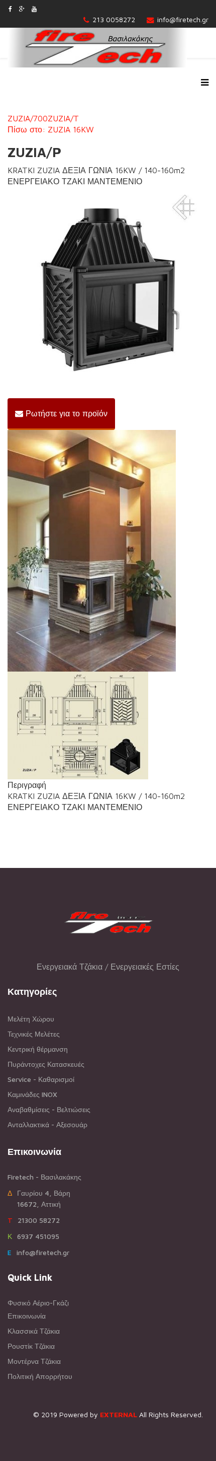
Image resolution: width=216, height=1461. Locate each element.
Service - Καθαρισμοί (41, 1079)
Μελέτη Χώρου (31, 1018)
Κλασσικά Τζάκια (34, 1331)
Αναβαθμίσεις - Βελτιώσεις (49, 1109)
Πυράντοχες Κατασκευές (46, 1064)
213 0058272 (113, 19)
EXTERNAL (118, 1414)
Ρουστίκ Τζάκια (31, 1346)
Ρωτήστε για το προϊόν (65, 413)
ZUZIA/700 (28, 118)
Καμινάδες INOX (32, 1094)
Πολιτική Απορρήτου (40, 1376)
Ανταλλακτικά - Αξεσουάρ (47, 1124)
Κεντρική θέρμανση (38, 1049)
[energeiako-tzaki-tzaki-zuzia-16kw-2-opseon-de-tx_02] (108, 551)
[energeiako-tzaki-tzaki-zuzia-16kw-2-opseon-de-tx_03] (108, 725)
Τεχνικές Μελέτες (34, 1034)
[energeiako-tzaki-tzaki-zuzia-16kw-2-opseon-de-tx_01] (108, 287)
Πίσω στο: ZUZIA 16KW (51, 129)
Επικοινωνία (27, 1315)
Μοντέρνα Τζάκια (34, 1361)
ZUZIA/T (63, 118)
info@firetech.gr (182, 19)
